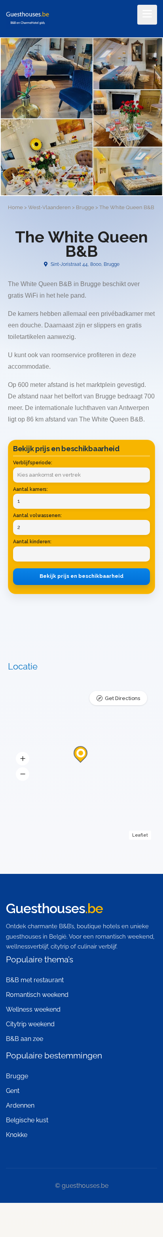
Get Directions (122, 698)
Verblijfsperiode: (32, 463)
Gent (12, 1091)
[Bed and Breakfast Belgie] (27, 19)
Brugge (17, 1076)
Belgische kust (27, 1120)
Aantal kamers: (30, 489)
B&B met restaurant (35, 980)
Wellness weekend (33, 1009)
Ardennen (20, 1105)
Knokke (16, 1135)
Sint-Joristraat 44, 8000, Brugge (84, 264)
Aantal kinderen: (32, 541)
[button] (22, 759)
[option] (81, 116)
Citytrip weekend (30, 1024)
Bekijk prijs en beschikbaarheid (81, 576)
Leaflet (140, 835)
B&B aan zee (24, 1039)
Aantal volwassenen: (37, 515)
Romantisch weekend (37, 994)
